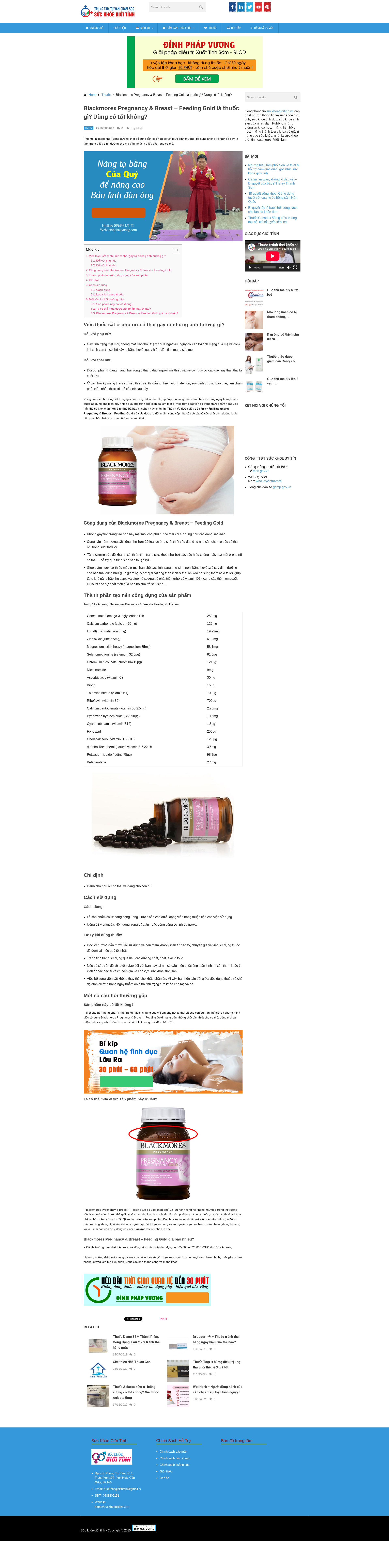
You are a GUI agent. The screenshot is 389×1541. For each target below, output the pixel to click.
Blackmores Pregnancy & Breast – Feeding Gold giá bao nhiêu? (137, 313)
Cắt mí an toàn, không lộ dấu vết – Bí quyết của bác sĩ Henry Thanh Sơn (272, 183)
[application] (272, 256)
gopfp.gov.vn (282, 487)
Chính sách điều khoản (175, 1458)
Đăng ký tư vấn (263, 28)
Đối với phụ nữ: (106, 260)
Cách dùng (103, 289)
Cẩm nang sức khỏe (178, 28)
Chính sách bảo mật (173, 1451)
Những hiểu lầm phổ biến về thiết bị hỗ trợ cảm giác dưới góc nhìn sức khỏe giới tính (273, 169)
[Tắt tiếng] (289, 267)
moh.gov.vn (261, 471)
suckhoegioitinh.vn (280, 111)
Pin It (163, 1319)
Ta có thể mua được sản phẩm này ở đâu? (123, 308)
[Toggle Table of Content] (173, 250)
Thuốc (212, 28)
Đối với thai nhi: (106, 265)
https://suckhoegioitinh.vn (111, 1506)
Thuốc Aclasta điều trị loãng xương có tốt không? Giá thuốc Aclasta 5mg (136, 1392)
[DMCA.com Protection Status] (143, 1530)
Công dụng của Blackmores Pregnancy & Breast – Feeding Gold (130, 270)
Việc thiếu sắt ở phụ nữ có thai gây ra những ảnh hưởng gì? (127, 256)
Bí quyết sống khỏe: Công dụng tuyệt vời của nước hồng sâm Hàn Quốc (272, 197)
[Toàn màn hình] (295, 267)
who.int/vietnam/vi (269, 481)
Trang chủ (96, 28)
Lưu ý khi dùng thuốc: (110, 294)
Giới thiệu (120, 28)
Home (93, 95)
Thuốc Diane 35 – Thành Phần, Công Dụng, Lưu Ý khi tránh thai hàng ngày (136, 1342)
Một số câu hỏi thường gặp (106, 299)
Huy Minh (136, 128)
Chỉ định (94, 280)
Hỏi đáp (236, 28)
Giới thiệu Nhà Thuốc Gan (132, 1362)
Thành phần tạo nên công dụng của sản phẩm (119, 275)
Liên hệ (164, 1478)
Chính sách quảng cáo (174, 1464)
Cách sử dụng (98, 285)
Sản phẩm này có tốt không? (114, 304)
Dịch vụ (145, 28)
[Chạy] (250, 267)
